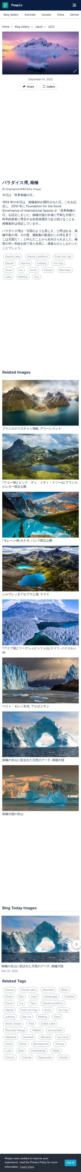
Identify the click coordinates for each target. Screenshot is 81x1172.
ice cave (62, 1037)
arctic (33, 270)
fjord (57, 1016)
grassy (60, 1043)
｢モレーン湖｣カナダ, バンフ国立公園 (27, 540)
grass (8, 1043)
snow (8, 270)
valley (56, 1050)
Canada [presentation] (46, 14)
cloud (8, 1003)
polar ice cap (63, 256)
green (23, 1043)
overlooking (38, 1050)
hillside (36, 1030)
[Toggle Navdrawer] (74, 5)
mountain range (15, 1030)
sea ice (25, 263)
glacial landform (37, 256)
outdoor (69, 996)
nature (9, 989)
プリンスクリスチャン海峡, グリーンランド (31, 428)
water (64, 989)
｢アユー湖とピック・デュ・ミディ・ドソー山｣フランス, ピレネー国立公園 (40, 484)
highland (10, 1037)
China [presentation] (60, 14)
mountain (65, 270)
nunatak (28, 1037)
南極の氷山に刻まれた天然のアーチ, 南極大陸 (33, 760)
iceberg (42, 263)
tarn (33, 1003)
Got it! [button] (70, 1162)
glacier (9, 263)
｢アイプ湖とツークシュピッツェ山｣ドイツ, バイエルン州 (39, 650)
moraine (45, 1037)
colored (26, 1057)
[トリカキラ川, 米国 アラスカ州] (75, 53)
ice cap (58, 263)
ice (21, 270)
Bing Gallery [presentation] (11, 14)
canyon (10, 1057)
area (21, 1050)
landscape (50, 996)
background (41, 1043)
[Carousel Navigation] (40, 947)
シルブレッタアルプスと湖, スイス (25, 594)
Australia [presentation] (29, 14)
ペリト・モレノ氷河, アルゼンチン (25, 706)
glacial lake (12, 256)
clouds (48, 270)
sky (36, 276)
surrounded (55, 1030)
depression (45, 1057)
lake (8, 276)
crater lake (48, 1023)
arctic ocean (13, 1023)
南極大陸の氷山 (12, 814)
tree (31, 1023)
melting (22, 276)
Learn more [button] (27, 1166)
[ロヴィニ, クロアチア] (5, 53)
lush (8, 1050)
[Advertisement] (40, 136)
